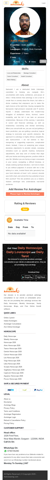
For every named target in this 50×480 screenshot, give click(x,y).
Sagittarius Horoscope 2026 (14, 370)
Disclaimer (8, 402)
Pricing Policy (9, 423)
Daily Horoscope (10, 336)
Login (44, 3)
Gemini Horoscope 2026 (13, 351)
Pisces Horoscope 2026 (13, 379)
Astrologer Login (10, 417)
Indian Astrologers (10, 321)
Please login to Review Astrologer (25, 194)
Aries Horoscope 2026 (12, 345)
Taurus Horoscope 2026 (12, 348)
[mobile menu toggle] (6, 3)
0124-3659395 (10, 445)
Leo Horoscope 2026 (11, 358)
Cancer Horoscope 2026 (13, 355)
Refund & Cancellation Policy (15, 420)
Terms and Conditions (12, 411)
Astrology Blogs (10, 405)
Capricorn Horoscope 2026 (13, 373)
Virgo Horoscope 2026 (12, 361)
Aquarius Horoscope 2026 (13, 376)
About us (7, 399)
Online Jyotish (9, 318)
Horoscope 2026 (10, 342)
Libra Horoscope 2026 (12, 364)
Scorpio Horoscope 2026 (13, 367)
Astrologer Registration (12, 414)
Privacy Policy (9, 408)
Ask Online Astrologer (12, 327)
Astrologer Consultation (12, 324)
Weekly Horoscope (11, 339)
